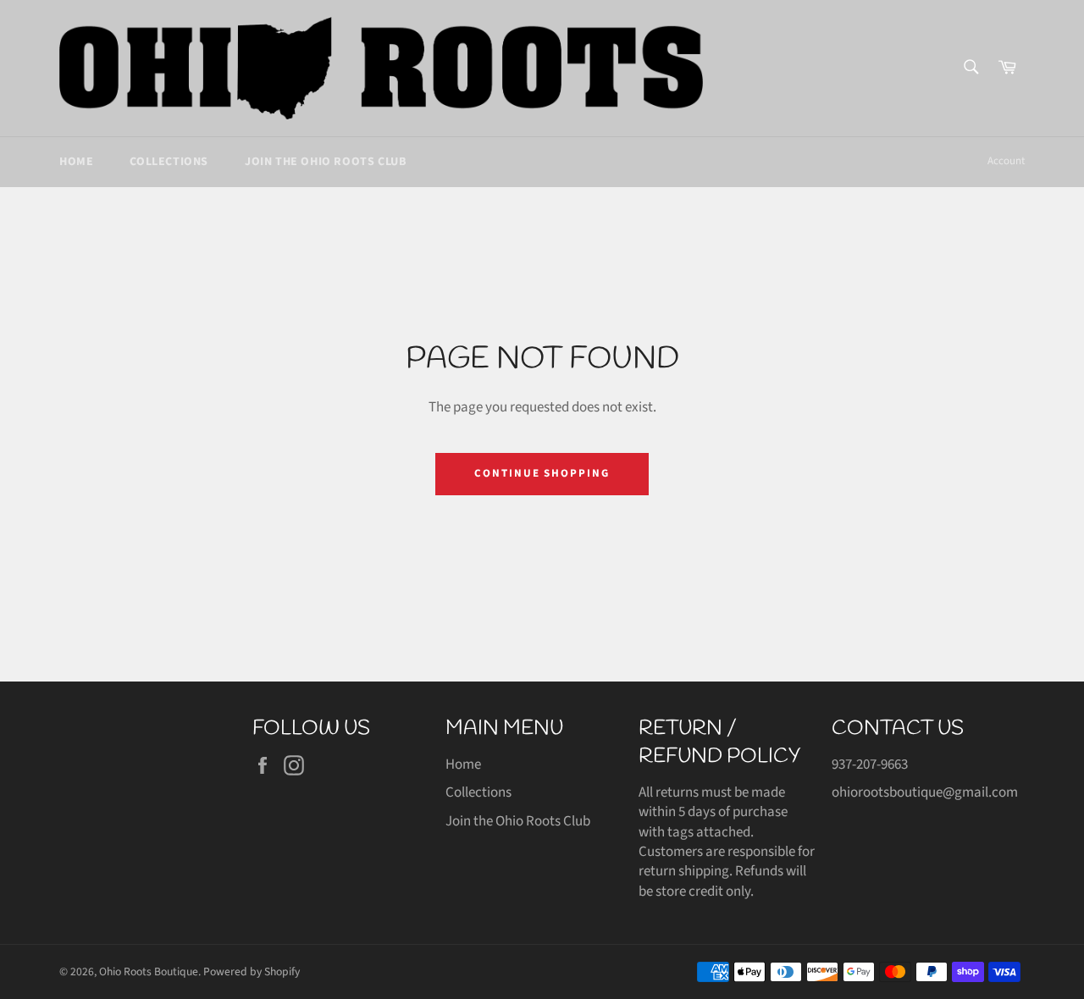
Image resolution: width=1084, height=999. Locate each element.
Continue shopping (542, 473)
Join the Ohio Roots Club (325, 161)
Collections (169, 161)
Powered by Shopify (251, 971)
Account (1006, 160)
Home (76, 161)
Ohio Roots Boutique (148, 971)
